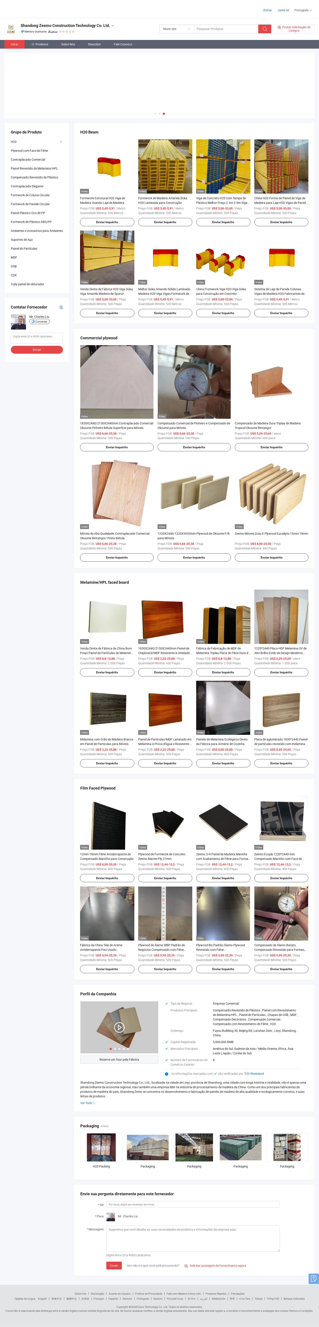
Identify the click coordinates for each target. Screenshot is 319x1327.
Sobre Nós (68, 44)
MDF (14, 257)
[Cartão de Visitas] (61, 307)
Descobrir (94, 44)
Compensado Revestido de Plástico (34, 177)
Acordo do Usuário (120, 1293)
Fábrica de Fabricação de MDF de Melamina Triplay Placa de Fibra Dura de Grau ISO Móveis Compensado (223, 652)
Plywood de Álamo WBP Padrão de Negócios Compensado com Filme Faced (161, 949)
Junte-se (283, 10)
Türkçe (258, 1298)
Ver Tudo (86, 1102)
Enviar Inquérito (107, 221)
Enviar (114, 1265)
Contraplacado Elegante (27, 186)
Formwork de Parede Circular (30, 203)
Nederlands (218, 1298)
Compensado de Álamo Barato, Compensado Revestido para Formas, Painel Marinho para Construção (279, 949)
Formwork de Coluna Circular (30, 195)
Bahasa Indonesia (294, 1298)
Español (113, 1298)
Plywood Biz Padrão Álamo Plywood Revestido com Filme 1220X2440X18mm (220, 949)
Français (99, 1298)
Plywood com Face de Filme (29, 150)
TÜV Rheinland (254, 1073)
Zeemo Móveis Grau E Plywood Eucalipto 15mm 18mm (271, 533)
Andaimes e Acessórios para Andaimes (37, 230)
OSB (14, 266)
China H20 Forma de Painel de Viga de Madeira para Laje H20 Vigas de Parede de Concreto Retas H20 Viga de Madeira (281, 202)
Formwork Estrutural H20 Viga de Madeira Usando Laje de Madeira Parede (102, 202)
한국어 (192, 1298)
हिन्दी (232, 1298)
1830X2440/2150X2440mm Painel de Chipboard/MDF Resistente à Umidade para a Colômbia (164, 652)
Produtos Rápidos (216, 1293)
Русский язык (175, 1298)
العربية (203, 1298)
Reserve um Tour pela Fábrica (119, 1059)
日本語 (85, 1298)
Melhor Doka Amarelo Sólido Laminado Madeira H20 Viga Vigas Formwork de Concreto (164, 293)
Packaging (148, 1166)
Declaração (97, 1293)
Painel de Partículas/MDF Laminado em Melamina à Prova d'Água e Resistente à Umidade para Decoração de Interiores (165, 743)
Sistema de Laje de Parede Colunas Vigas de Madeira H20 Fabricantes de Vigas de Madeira (279, 293)
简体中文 (56, 1298)
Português (143, 1298)
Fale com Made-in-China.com (184, 1293)
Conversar (41, 321)
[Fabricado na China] (32, 8)
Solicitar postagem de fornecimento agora (215, 1265)
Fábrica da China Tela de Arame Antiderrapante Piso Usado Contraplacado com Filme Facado (102, 949)
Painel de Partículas (24, 248)
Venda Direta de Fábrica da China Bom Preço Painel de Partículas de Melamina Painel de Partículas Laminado (106, 652)
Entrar (267, 10)
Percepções (238, 1293)
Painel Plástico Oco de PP (28, 212)
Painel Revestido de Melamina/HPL (34, 168)
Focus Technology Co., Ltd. (152, 1306)
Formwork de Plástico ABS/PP (31, 221)
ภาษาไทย (244, 1298)
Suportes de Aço (22, 239)
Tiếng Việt (273, 1298)
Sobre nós (80, 1293)
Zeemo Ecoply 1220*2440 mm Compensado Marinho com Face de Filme (278, 858)
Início (14, 44)
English (42, 1298)
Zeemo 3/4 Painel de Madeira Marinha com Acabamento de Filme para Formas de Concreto (223, 858)
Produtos (42, 44)
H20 (13, 141)
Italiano (157, 1298)
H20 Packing (101, 1166)
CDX (14, 275)
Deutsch (127, 1298)
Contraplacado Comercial (28, 159)
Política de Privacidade (148, 1293)
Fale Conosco (123, 44)
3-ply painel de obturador (27, 284)
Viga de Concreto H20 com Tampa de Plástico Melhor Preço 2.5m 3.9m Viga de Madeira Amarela (221, 202)
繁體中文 (71, 1298)
